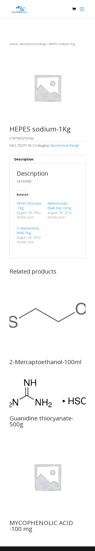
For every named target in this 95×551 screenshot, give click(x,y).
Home (13, 44)
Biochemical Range (33, 44)
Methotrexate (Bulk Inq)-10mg (59, 205)
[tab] (47, 159)
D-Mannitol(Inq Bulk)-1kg (28, 230)
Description (23, 159)
